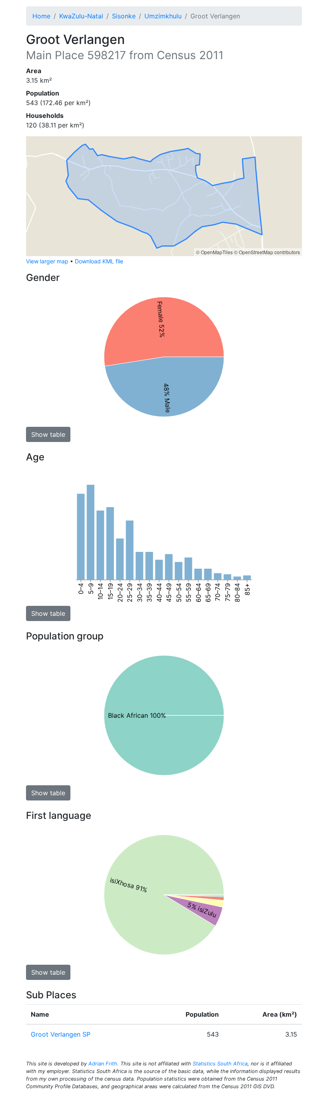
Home (41, 16)
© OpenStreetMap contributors (267, 252)
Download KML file (99, 261)
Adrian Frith (102, 1064)
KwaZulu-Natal (81, 16)
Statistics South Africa (220, 1064)
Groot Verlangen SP (60, 1034)
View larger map (47, 261)
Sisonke (124, 16)
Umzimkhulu (163, 16)
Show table (48, 434)
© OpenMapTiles (214, 252)
